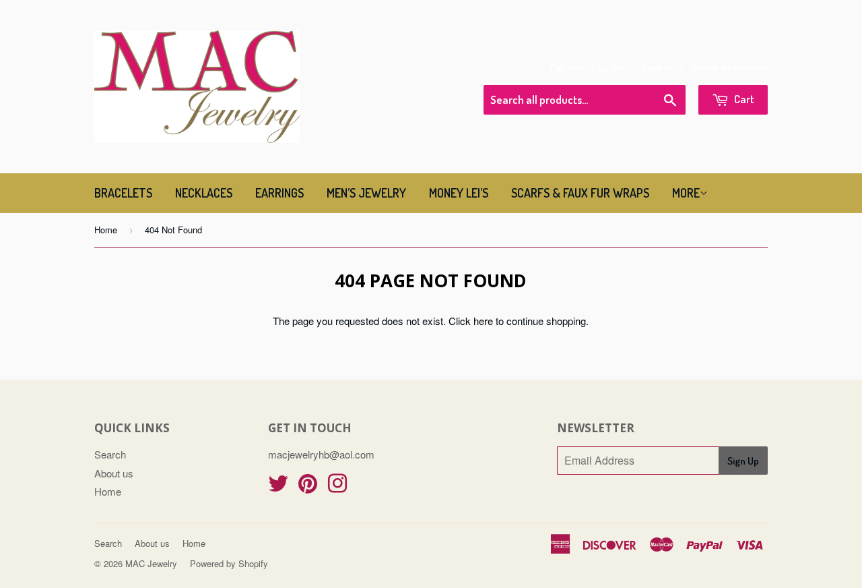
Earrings (279, 192)
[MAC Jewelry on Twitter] (278, 487)
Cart (743, 99)
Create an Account (730, 67)
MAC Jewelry (151, 563)
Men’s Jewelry (366, 192)
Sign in (657, 67)
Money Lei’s (458, 192)
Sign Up (743, 460)
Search (110, 454)
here (483, 321)
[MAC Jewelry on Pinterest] (308, 487)
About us (113, 473)
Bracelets (123, 192)
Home (105, 229)
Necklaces (203, 192)
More (686, 192)
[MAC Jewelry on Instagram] (337, 487)
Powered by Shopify (229, 563)
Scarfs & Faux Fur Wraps (580, 192)
